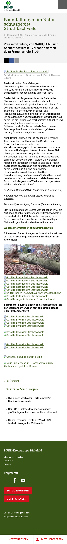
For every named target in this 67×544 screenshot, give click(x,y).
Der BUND (8, 461)
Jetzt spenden (18, 539)
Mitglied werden (52, 539)
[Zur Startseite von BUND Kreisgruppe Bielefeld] (8, 5)
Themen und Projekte (13, 457)
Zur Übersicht (13, 381)
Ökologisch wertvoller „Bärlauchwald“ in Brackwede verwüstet (29, 400)
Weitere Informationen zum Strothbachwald (28, 227)
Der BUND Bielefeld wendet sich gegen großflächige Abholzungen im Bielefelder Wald (33, 411)
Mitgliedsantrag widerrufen (16, 516)
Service (7, 464)
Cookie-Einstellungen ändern (17, 513)
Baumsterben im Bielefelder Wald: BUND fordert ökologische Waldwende (30, 422)
